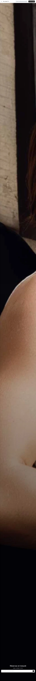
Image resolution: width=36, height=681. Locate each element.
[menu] (1, 1)
